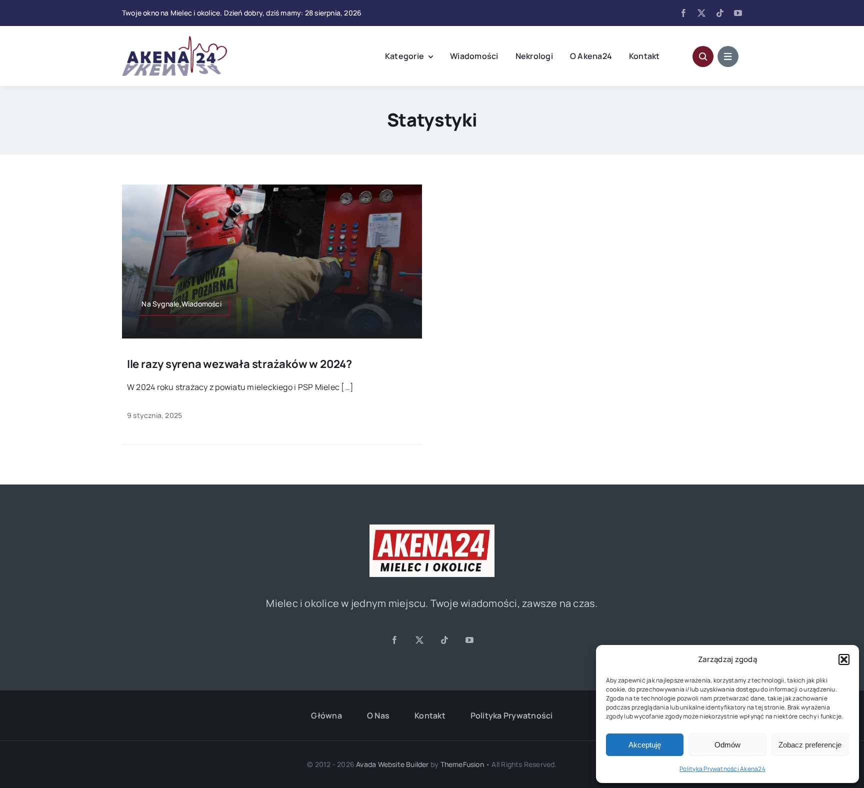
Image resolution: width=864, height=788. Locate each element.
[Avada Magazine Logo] (174, 40)
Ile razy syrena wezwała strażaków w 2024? (239, 364)
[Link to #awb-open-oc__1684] (728, 56)
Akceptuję (644, 744)
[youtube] (738, 13)
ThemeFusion (462, 764)
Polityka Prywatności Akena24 (723, 768)
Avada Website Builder (392, 764)
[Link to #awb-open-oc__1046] (703, 56)
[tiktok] (720, 13)
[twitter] (702, 13)
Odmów (727, 744)
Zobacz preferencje (810, 744)
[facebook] (684, 13)
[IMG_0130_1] (432, 528)
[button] (844, 659)
